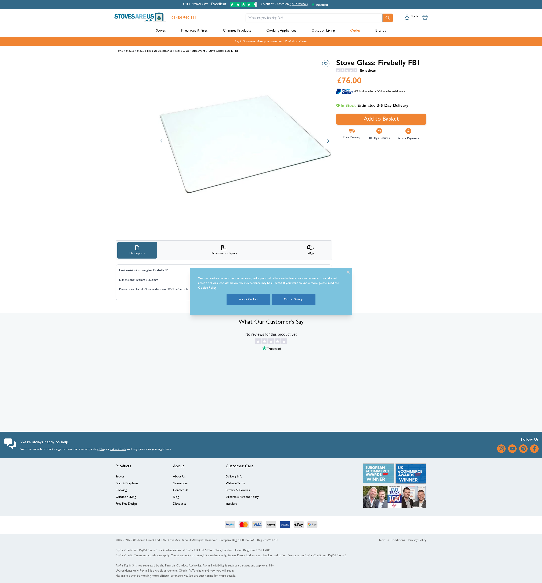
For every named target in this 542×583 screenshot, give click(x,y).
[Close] (348, 272)
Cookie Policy (207, 288)
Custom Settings (293, 299)
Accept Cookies (248, 299)
